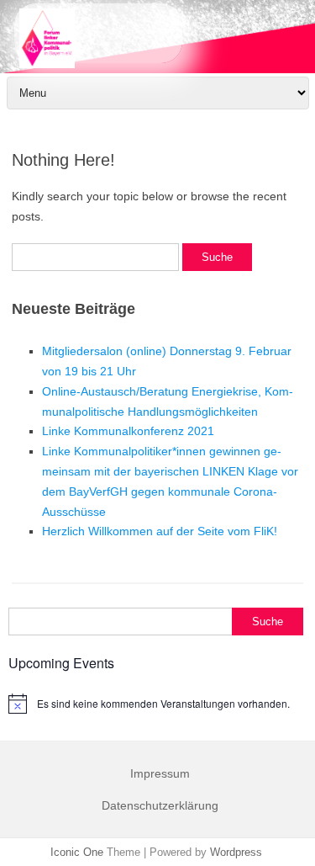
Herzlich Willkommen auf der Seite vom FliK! (159, 531)
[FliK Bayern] (157, 37)
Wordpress (236, 852)
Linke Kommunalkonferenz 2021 (128, 431)
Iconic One (76, 852)
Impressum (160, 773)
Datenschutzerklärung (160, 805)
